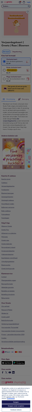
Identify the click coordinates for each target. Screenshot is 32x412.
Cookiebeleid (10, 398)
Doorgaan (16, 402)
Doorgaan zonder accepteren (16, 406)
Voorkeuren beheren (16, 410)
